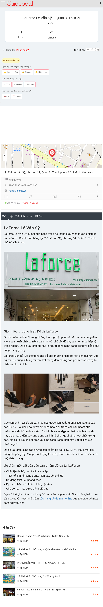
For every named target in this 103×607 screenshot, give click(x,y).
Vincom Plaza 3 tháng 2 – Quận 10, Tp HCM (41, 589)
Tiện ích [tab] (20, 216)
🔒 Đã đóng (26, 72)
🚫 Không (17, 96)
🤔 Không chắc (41, 72)
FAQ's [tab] (39, 216)
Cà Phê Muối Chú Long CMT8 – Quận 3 (38, 576)
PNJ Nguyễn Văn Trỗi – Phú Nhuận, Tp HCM (41, 563)
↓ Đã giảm (30, 84)
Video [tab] (30, 216)
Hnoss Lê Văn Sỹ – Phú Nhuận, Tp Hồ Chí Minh (43, 536)
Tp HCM (24, 541)
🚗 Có (6, 96)
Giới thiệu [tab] (8, 216)
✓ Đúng (7, 84)
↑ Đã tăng (18, 84)
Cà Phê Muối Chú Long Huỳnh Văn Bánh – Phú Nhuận (46, 549)
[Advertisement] (51, 125)
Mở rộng (94, 49)
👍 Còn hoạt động (11, 72)
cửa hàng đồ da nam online (56, 498)
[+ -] (51, 156)
